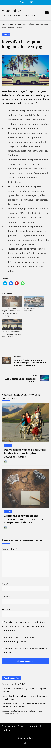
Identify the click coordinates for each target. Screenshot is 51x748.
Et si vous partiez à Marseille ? (31, 309)
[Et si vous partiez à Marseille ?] (34, 301)
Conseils (6, 34)
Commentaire (9, 548)
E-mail (6, 596)
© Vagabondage (25, 737)
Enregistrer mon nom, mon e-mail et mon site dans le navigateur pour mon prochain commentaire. (24, 626)
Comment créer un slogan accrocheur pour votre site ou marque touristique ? (11, 312)
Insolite (6, 730)
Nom (5, 583)
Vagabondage (11, 10)
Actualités (34, 726)
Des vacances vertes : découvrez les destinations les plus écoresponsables (25, 453)
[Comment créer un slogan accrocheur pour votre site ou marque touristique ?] (12, 301)
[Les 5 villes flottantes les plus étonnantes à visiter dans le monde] (12, 324)
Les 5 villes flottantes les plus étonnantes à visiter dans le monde (11, 334)
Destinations (8, 726)
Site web (6, 609)
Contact (23, 2)
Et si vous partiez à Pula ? (13, 684)
